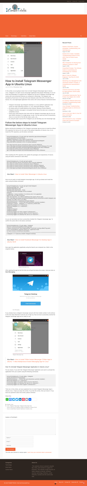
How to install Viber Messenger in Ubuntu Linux (31, 174)
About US (69, 1)
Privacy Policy (81, 1)
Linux (12, 404)
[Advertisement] (43, 24)
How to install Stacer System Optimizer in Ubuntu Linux (19, 408)
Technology (14, 36)
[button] (81, 36)
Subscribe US (75, 482)
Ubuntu (8, 404)
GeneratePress (25, 483)
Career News (32, 36)
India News (23, 36)
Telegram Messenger (14, 405)
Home (6, 36)
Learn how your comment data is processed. (39, 452)
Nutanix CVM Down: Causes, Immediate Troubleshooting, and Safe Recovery (71, 48)
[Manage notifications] (84, 483)
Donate (81, 482)
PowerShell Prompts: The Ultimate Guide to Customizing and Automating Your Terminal (72, 69)
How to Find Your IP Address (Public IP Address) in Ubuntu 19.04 (22, 407)
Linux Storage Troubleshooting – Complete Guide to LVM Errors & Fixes (71, 107)
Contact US (74, 1)
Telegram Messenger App (26, 405)
